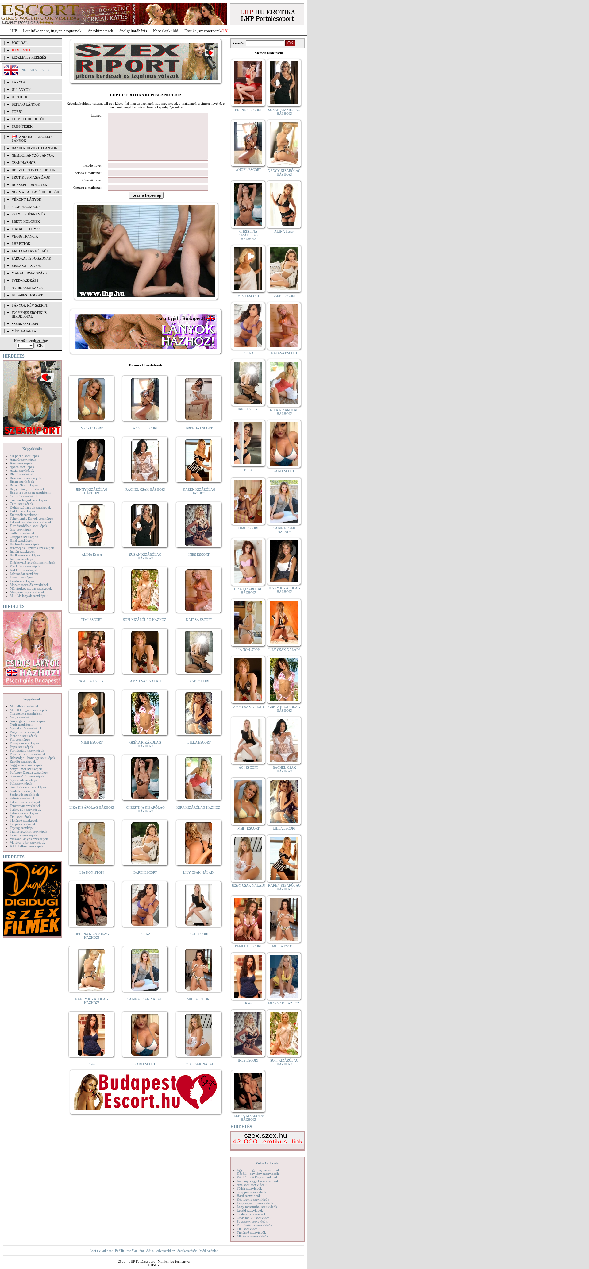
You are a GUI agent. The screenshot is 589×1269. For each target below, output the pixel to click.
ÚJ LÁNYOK (21, 89)
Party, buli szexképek (25, 732)
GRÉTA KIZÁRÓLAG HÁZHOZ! (145, 744)
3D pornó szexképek (24, 456)
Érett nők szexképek (24, 514)
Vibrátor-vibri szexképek (27, 842)
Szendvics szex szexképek (28, 787)
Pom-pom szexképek (25, 743)
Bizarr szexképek (22, 481)
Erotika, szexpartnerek (202, 31)
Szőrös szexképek (22, 798)
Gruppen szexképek (24, 537)
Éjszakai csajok (26, 266)
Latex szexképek (21, 577)
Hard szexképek (21, 540)
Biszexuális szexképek (25, 478)
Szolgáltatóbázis (133, 31)
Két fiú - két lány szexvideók (257, 1177)
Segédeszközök (26, 207)
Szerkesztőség (187, 1250)
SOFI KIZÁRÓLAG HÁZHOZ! (145, 619)
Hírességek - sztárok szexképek (32, 548)
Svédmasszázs (25, 280)
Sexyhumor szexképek (26, 769)
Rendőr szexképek (23, 761)
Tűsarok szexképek (23, 835)
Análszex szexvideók (252, 1184)
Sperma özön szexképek (27, 776)
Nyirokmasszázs (27, 288)
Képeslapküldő (165, 31)
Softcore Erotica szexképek (29, 772)
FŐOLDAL (20, 42)
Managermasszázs (29, 273)
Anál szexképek (21, 463)
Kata (91, 1064)
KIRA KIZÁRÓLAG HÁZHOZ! (198, 807)
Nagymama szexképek (26, 713)
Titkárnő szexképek (24, 820)
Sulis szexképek (21, 783)
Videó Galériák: (267, 1163)
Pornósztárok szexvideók (254, 1225)
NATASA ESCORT (199, 619)
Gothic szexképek (22, 533)
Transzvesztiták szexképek (28, 831)
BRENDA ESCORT (199, 428)
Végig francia (25, 236)
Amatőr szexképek (23, 459)
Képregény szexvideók (253, 1199)
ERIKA (145, 934)
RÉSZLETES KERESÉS (29, 57)
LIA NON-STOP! (91, 872)
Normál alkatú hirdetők (35, 192)
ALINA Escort (92, 554)
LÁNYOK (19, 82)
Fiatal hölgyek (26, 229)
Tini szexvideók (248, 1229)
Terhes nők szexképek (25, 809)
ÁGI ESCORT (199, 934)
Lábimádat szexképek (25, 573)
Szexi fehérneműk (29, 214)
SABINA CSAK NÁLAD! (145, 999)
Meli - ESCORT (92, 428)
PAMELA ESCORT (91, 681)
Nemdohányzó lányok (33, 155)
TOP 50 (17, 112)
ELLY (248, 470)
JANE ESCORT (199, 681)
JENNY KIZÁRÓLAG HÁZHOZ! (91, 491)
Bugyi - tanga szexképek (27, 489)
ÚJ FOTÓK (20, 97)
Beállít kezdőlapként (129, 1250)
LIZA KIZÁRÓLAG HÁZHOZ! (91, 807)
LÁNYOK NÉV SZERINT (30, 305)
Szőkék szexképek (23, 791)
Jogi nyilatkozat (101, 1250)
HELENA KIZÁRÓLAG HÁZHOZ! (92, 935)
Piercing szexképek (23, 735)
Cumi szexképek (21, 503)
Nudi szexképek (21, 724)
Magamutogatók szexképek (29, 584)
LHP (13, 31)
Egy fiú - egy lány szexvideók (258, 1170)
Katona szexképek (23, 559)
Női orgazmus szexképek (27, 721)
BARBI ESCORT (145, 872)
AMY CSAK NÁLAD (145, 681)
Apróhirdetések (100, 31)
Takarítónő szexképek (25, 802)
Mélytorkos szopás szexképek (31, 588)
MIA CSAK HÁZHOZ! (284, 1003)
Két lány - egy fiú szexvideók (258, 1181)
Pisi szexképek (20, 739)
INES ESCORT (199, 554)
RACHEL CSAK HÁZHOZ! (145, 489)
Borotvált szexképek (24, 485)
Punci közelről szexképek (28, 754)
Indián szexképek (22, 551)
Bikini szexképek (22, 474)
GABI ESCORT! (145, 1064)
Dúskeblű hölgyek (29, 185)
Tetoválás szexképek (24, 813)
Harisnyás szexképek (24, 544)
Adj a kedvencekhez (160, 1250)
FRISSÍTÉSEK (22, 126)
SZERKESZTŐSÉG (26, 324)
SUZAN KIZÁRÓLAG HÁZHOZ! (145, 556)
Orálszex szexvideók (251, 1214)
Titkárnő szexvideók (251, 1232)
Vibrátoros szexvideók (252, 1236)
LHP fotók (21, 244)
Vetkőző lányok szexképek (29, 839)
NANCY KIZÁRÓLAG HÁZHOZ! (91, 1000)
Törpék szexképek (23, 824)
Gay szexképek (20, 529)
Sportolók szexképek (25, 780)
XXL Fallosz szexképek (26, 846)
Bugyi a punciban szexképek (30, 492)
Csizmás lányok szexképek (29, 500)
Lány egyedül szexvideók (255, 1203)
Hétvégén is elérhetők (33, 170)
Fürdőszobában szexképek (28, 526)
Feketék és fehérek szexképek (31, 522)
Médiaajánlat (208, 1250)
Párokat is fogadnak (31, 258)
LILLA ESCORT (199, 742)
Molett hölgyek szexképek (28, 710)
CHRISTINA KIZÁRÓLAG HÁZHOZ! (145, 809)
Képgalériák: (32, 449)
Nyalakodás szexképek (26, 728)
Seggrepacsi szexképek (26, 765)
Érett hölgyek (26, 221)
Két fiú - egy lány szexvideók (258, 1173)
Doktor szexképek (23, 511)
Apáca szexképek (22, 467)
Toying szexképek (23, 828)
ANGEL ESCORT (145, 428)
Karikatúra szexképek (25, 555)
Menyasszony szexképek (27, 592)
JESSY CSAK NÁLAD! (199, 1064)
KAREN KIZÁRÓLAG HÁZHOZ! (199, 491)
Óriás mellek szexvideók (254, 1218)
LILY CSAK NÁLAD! (199, 872)
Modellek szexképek (24, 706)
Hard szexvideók (249, 1195)
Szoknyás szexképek (24, 794)
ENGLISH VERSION (34, 70)
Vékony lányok (26, 199)
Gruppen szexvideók (251, 1192)
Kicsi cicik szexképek (25, 566)
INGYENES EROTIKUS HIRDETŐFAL (29, 314)
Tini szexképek (20, 816)
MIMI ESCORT (92, 742)
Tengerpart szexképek (25, 805)
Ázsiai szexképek (22, 470)
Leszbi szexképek (22, 581)
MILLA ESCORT (199, 999)
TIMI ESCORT (91, 619)
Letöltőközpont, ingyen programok (52, 31)
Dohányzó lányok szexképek (30, 507)
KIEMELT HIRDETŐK (28, 119)
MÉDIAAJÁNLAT (25, 331)
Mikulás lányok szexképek (29, 596)
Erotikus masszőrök (31, 177)
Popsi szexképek (21, 747)
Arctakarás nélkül (30, 251)
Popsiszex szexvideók (252, 1221)
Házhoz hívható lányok (34, 148)
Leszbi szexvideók (250, 1210)
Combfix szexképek (24, 496)
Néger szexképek (22, 717)
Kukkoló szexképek (24, 570)
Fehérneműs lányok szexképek (31, 518)
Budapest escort (27, 295)
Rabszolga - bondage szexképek (32, 758)
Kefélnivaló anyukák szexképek (32, 562)
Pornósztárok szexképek (27, 750)
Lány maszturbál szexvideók (257, 1207)
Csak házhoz (24, 162)
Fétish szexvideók (249, 1188)
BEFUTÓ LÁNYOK (26, 104)
